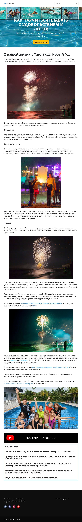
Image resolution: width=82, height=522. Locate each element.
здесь (34, 306)
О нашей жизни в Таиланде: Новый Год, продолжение (41, 303)
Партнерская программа (62, 499)
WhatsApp (24, 360)
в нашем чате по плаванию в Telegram (18, 384)
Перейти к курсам (41, 42)
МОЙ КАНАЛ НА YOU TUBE (41, 437)
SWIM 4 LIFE (10, 3)
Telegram (13, 360)
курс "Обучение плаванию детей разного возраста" (51, 367)
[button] (6, 27)
